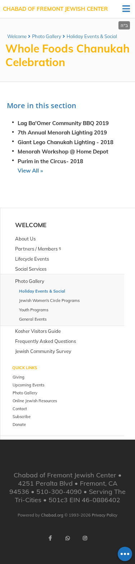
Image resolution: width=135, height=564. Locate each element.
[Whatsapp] (68, 538)
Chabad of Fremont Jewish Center (55, 8)
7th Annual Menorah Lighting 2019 (62, 132)
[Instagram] (85, 538)
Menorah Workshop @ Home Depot (63, 151)
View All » (30, 170)
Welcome (17, 36)
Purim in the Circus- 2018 (50, 161)
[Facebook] (50, 538)
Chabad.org (52, 515)
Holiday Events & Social (92, 36)
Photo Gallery (46, 36)
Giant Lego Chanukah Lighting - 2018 (65, 142)
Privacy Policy (104, 515)
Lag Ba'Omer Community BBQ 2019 (63, 123)
